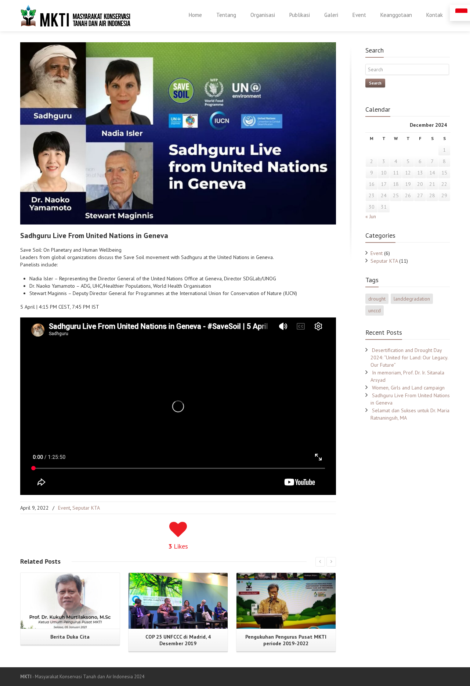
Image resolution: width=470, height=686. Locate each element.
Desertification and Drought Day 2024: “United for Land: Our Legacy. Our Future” (409, 357)
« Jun (370, 216)
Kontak (434, 14)
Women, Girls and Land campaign (408, 387)
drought (377, 298)
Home (195, 14)
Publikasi (299, 14)
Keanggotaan (396, 14)
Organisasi (262, 14)
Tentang (226, 14)
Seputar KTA (86, 507)
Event (359, 14)
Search (375, 83)
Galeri (331, 14)
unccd (374, 310)
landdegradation (412, 298)
